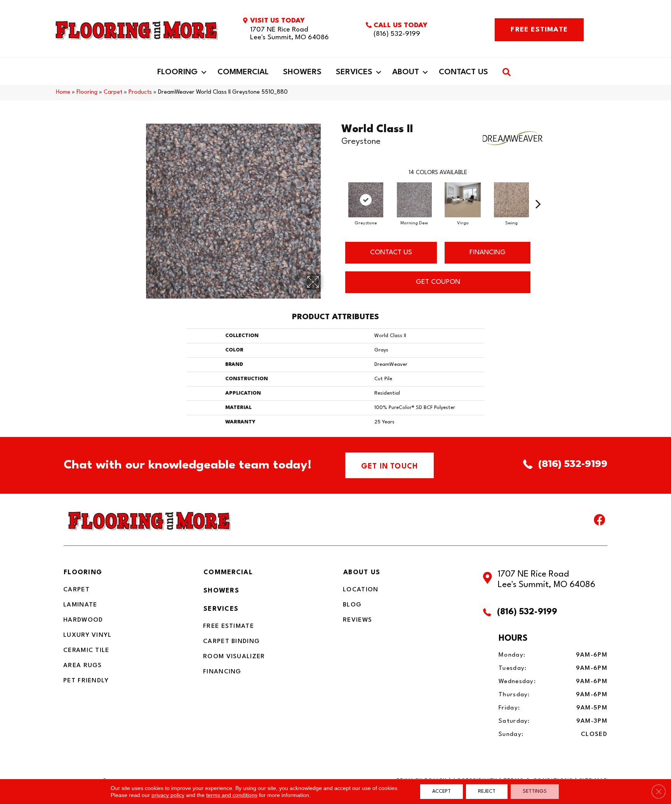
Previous (337, 192)
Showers (302, 72)
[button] (204, 72)
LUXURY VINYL (87, 635)
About (405, 72)
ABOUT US (361, 572)
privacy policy (167, 795)
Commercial (243, 72)
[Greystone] (365, 199)
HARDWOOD (83, 620)
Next (538, 192)
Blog (352, 605)
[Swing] (511, 199)
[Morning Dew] (414, 199)
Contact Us (463, 72)
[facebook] (599, 521)
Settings (535, 791)
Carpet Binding (231, 641)
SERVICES (220, 609)
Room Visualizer (234, 657)
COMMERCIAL (228, 572)
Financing (222, 672)
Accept (441, 791)
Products (140, 92)
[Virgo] (463, 199)
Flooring (177, 72)
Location (360, 590)
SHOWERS (221, 590)
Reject (486, 791)
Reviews (357, 620)
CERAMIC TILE (86, 650)
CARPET (76, 590)
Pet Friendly (86, 681)
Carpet (113, 92)
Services (354, 72)
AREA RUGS (82, 665)
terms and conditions (231, 795)
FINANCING (487, 252)
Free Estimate (228, 626)
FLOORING (83, 572)
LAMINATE (80, 605)
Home (63, 92)
